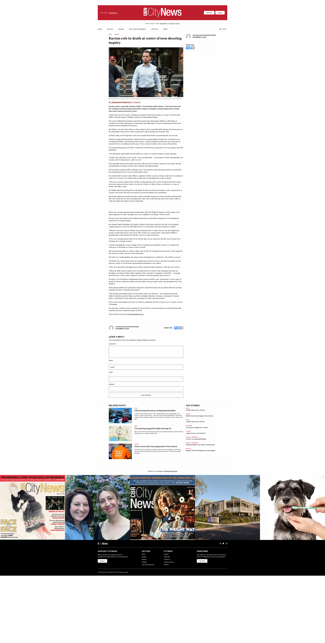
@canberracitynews (170, 471)
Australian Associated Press (127, 327)
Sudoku (178, 23)
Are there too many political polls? (196, 439)
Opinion (121, 29)
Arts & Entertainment (137, 29)
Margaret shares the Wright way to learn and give (201, 450)
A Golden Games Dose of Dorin (195, 410)
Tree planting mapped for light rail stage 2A (152, 428)
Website (111, 384)
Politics (110, 29)
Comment (112, 344)
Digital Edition (163, 23)
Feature (116, 34)
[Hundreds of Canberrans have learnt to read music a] (162, 507)
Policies (166, 564)
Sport (187, 408)
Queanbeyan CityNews (162, 13)
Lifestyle (154, 29)
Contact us (167, 559)
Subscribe (209, 12)
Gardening (189, 425)
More (165, 29)
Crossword (171, 23)
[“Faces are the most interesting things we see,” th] (32, 507)
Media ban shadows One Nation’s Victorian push (200, 445)
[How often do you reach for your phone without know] (97, 507)
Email (111, 372)
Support (220, 12)
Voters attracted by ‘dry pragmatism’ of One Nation (155, 446)
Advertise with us (169, 562)
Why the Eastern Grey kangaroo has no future (199, 416)
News (100, 29)
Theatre (188, 431)
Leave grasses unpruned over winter (197, 427)
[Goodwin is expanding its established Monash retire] (227, 507)
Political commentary (192, 437)
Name (111, 360)
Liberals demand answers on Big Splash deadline (155, 410)
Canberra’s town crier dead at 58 (195, 433)
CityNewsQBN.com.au (136, 314)
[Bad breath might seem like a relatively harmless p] (292, 507)
